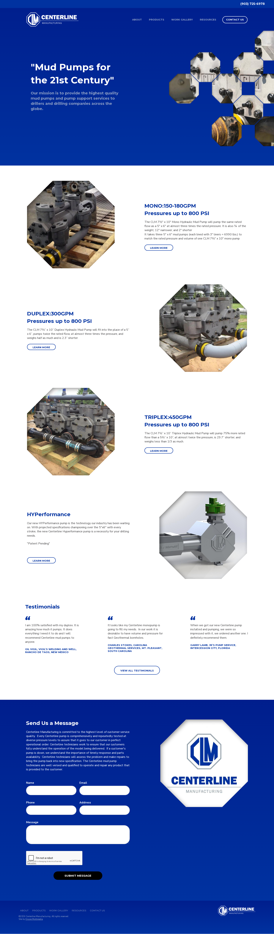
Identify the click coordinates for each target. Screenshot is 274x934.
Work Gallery (182, 19)
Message (32, 822)
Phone (30, 802)
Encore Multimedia (34, 919)
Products (156, 19)
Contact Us (235, 19)
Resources (208, 19)
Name (30, 783)
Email (83, 783)
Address (85, 802)
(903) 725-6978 (252, 4)
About (137, 19)
